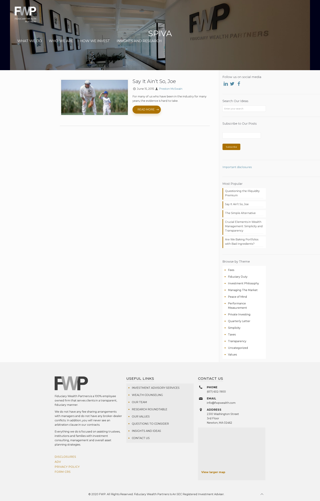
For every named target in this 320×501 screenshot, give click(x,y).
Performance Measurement (237, 305)
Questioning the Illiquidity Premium (242, 193)
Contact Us (141, 438)
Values (232, 354)
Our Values (141, 416)
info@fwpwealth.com (221, 402)
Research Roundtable (149, 409)
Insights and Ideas (146, 431)
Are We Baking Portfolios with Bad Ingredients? (241, 241)
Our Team (139, 402)
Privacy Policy (67, 466)
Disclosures (65, 456)
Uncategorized (238, 347)
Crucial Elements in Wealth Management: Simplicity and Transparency (244, 226)
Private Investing (239, 314)
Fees (231, 270)
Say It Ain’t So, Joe (154, 81)
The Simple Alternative (240, 213)
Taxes (232, 334)
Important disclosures (237, 167)
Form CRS (63, 471)
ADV (58, 461)
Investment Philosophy (243, 283)
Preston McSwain (170, 88)
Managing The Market (243, 290)
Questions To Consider (150, 423)
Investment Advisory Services (156, 387)
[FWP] (27, 16)
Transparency (237, 341)
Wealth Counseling (147, 395)
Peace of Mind (237, 296)
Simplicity (234, 327)
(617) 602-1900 (216, 391)
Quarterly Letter (239, 321)
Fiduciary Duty (238, 276)
